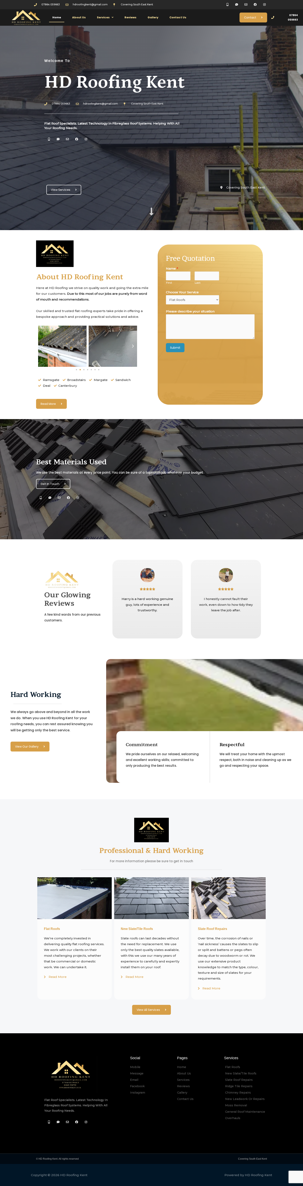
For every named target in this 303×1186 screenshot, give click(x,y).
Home (56, 17)
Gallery (153, 17)
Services (103, 17)
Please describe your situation (190, 311)
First (169, 282)
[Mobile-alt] (49, 139)
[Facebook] (76, 139)
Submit (175, 348)
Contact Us (177, 17)
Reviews (130, 17)
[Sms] (58, 139)
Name (172, 268)
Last (198, 282)
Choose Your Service (182, 292)
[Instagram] (85, 139)
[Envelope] (67, 139)
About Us (79, 17)
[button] (76, 369)
